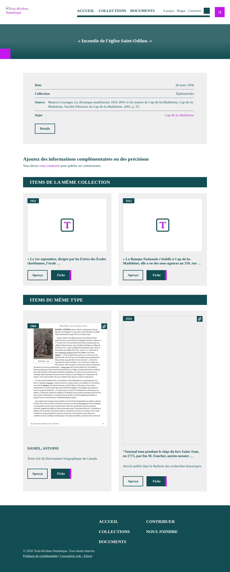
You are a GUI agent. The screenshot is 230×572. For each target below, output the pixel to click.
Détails (45, 128)
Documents (142, 11)
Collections (112, 11)
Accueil (85, 11)
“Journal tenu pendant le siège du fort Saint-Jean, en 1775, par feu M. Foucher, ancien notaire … (161, 454)
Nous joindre (162, 531)
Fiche (61, 275)
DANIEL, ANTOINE (43, 448)
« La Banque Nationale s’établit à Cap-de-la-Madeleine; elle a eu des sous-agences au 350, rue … (162, 261)
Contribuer (194, 10)
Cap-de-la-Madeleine (179, 115)
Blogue (181, 10)
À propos (168, 10)
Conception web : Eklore (76, 556)
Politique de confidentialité (40, 556)
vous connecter (49, 165)
